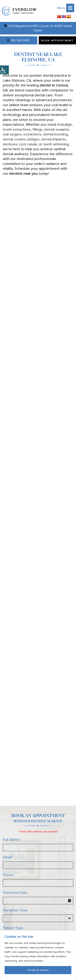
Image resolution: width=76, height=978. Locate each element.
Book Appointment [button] (57, 40)
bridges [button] (33, 139)
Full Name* (11, 839)
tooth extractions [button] (17, 129)
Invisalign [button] (64, 124)
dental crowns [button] (14, 139)
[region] (38, 954)
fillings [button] (37, 129)
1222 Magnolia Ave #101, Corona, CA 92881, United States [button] (39, 28)
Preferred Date (15, 892)
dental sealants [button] (56, 129)
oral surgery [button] (12, 134)
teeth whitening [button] (56, 144)
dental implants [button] (53, 139)
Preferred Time (15, 910)
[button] (19, 10)
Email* (8, 857)
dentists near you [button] (23, 173)
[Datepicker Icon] (69, 900)
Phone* (9, 875)
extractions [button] (32, 134)
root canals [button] (28, 144)
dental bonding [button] (55, 134)
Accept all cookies (38, 970)
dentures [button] (10, 144)
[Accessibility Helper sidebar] (4, 69)
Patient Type (13, 928)
